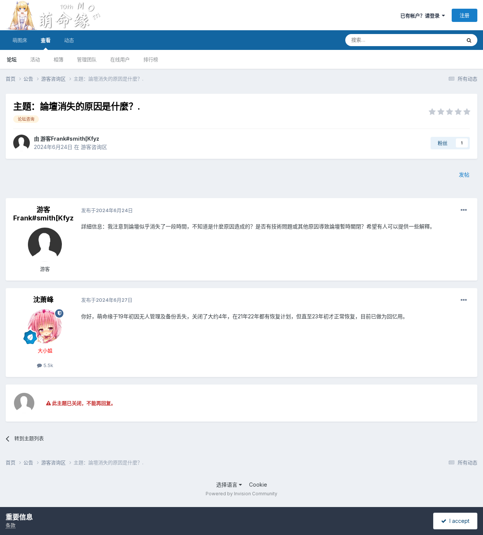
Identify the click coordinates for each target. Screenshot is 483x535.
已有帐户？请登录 (421, 15)
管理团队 (87, 59)
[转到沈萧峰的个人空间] (45, 326)
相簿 (58, 59)
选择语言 (227, 484)
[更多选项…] (463, 210)
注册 (464, 15)
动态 (69, 40)
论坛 (12, 59)
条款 (10, 525)
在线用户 (120, 59)
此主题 (444, 40)
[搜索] (469, 40)
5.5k (47, 365)
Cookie (258, 484)
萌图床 (19, 40)
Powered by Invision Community (241, 493)
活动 (35, 59)
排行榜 (150, 59)
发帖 (464, 174)
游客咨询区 (94, 147)
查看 (46, 40)
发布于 (107, 210)
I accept (457, 521)
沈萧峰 (43, 300)
